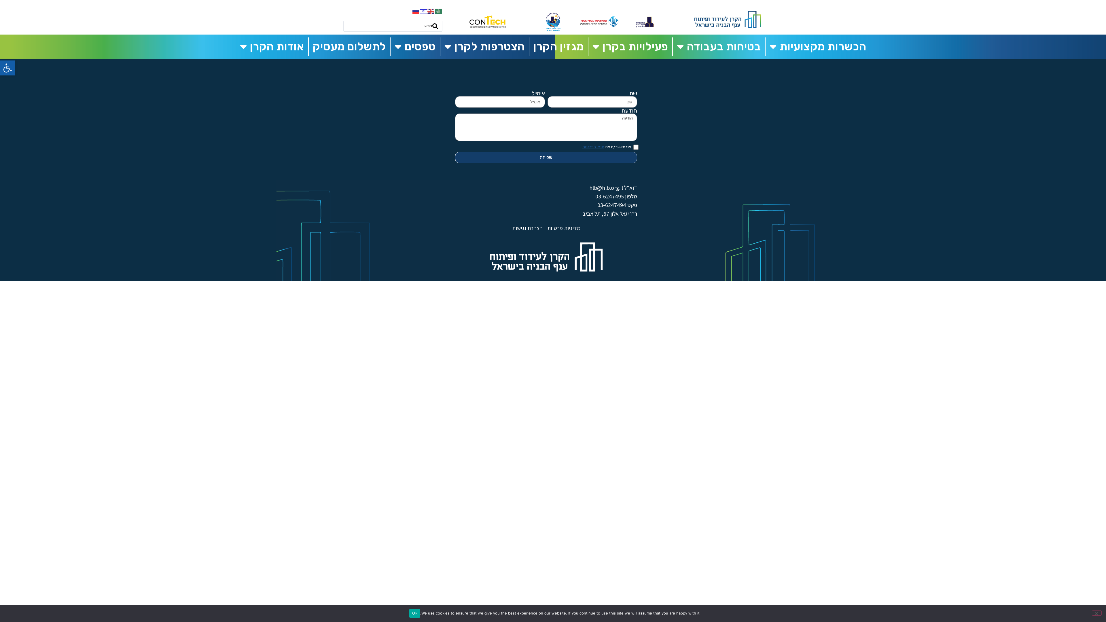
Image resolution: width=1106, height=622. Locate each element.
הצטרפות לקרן (489, 46)
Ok (414, 613)
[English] (431, 10)
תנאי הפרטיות (593, 147)
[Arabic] (438, 10)
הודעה (629, 110)
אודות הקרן (277, 46)
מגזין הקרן (558, 46)
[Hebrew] (423, 10)
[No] (1097, 613)
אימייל (538, 93)
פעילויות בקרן (635, 46)
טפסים (420, 46)
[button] (7, 67)
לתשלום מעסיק (349, 46)
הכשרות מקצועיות (823, 46)
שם (633, 93)
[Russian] (416, 10)
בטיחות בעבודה (724, 46)
